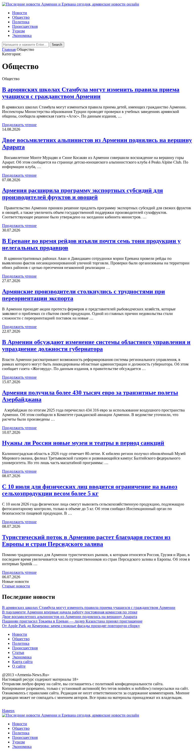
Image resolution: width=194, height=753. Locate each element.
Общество (21, 17)
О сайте (19, 666)
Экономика (22, 35)
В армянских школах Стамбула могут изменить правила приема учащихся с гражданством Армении (90, 93)
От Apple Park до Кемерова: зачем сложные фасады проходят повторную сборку (71, 626)
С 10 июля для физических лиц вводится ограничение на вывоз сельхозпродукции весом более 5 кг (89, 490)
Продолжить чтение (19, 125)
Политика (20, 22)
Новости (19, 13)
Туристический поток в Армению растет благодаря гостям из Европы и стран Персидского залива (86, 540)
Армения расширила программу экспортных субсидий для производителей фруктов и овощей (82, 193)
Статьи (18, 652)
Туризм (18, 31)
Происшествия (25, 26)
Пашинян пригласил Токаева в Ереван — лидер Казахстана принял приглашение (72, 621)
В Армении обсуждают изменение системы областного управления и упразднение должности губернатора (96, 345)
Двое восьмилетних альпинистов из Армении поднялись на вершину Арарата (69, 616)
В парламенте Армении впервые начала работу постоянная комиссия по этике (69, 612)
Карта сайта (22, 661)
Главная (9, 49)
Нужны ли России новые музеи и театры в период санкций (83, 443)
